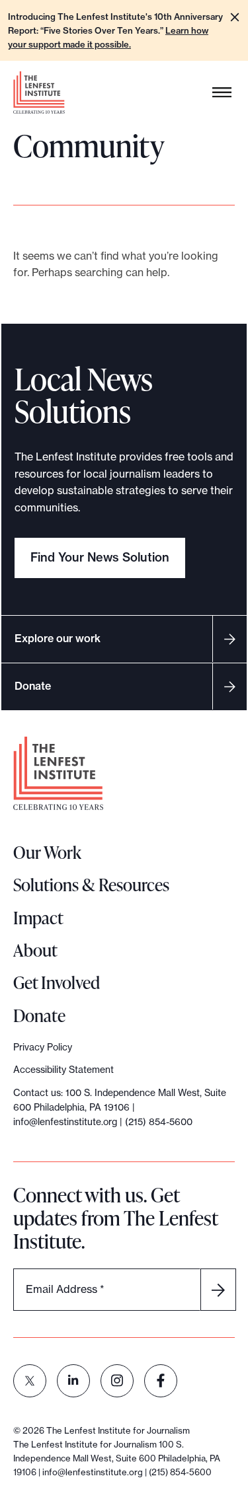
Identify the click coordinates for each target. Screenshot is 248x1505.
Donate (33, 685)
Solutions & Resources (91, 885)
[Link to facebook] (160, 1380)
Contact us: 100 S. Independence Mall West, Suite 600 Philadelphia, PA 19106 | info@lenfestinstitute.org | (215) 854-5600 (119, 1107)
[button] (235, 17)
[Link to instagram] (117, 1380)
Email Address (65, 1289)
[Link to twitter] (29, 1380)
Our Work (47, 852)
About (35, 950)
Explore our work (58, 638)
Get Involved (56, 982)
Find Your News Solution (99, 557)
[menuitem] (29, 1380)
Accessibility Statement (63, 1070)
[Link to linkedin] (73, 1380)
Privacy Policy (42, 1047)
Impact (38, 918)
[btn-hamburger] (222, 92)
